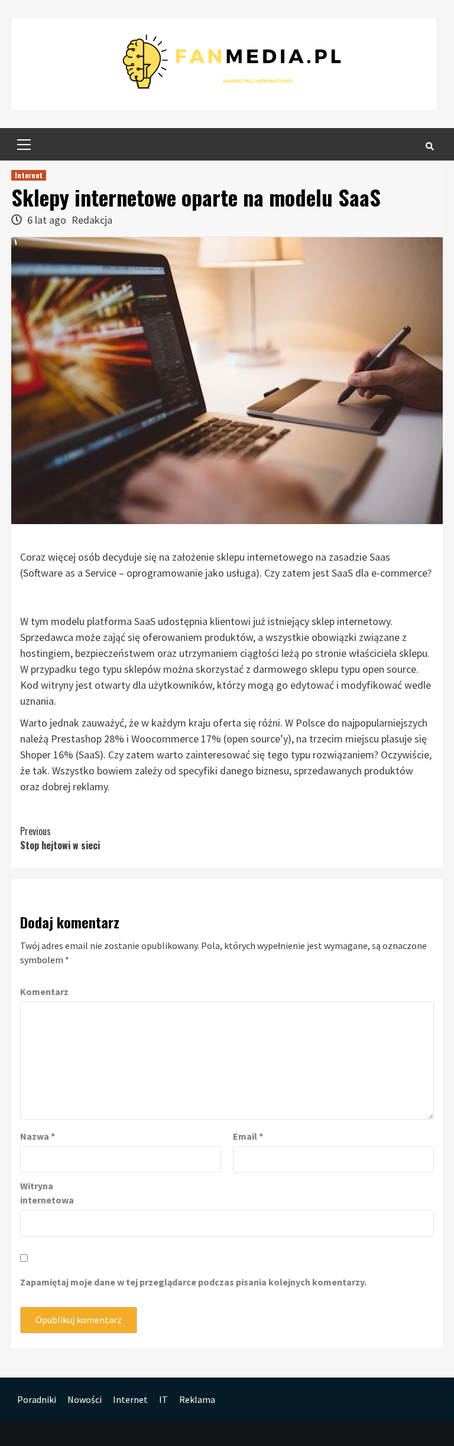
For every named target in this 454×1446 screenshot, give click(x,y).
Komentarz (44, 991)
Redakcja (92, 220)
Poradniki (36, 1399)
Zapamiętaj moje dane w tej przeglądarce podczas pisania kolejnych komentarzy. (193, 1282)
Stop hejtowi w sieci (60, 838)
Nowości (84, 1399)
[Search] (429, 146)
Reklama (197, 1399)
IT (163, 1399)
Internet (29, 175)
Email (248, 1136)
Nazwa (37, 1136)
